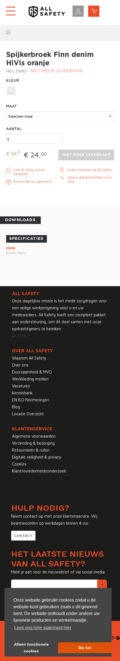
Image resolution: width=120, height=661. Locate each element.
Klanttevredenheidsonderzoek (39, 471)
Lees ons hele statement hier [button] (42, 627)
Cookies (19, 464)
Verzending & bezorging (33, 443)
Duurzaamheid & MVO (32, 372)
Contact (23, 536)
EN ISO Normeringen (30, 399)
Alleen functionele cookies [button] (31, 647)
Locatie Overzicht (28, 413)
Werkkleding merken (30, 379)
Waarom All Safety (29, 358)
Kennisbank (22, 392)
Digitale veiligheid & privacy (36, 457)
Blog (16, 406)
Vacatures (21, 385)
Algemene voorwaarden (34, 436)
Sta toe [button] (85, 647)
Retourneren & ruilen (30, 450)
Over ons (20, 365)
